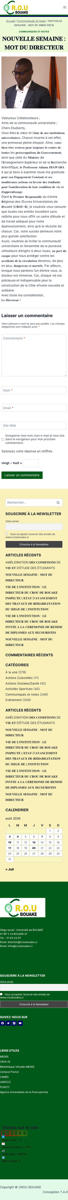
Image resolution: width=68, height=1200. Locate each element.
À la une (11, 672)
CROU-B (5, 1061)
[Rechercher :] (34, 502)
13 (33, 842)
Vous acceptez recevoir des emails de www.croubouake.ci (30, 535)
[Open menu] (64, 7)
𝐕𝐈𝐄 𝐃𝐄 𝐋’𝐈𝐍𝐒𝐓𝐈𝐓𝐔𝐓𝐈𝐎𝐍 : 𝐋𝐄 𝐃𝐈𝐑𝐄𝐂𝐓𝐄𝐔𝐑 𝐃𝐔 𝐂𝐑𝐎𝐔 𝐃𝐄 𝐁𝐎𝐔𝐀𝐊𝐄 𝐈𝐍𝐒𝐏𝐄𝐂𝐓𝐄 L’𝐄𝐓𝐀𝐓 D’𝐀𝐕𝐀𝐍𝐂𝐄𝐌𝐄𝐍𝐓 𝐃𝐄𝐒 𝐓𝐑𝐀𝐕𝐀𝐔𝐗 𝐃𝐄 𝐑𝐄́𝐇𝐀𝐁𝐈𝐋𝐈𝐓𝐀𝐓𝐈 (32, 598)
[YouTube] (20, 1023)
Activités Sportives (19, 689)
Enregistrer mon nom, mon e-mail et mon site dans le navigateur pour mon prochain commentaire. (34, 439)
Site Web (9, 425)
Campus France (9, 1071)
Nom (8, 390)
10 (9, 842)
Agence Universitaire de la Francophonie (24, 1092)
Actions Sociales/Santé (22, 683)
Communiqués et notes (34, 31)
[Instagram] (14, 1023)
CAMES (4, 1076)
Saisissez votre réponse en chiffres (26, 451)
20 (34, 848)
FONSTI (4, 1087)
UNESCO (5, 1081)
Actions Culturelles (19, 678)
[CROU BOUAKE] (17, 7)
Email (8, 408)
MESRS (4, 1056)
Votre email (11, 521)
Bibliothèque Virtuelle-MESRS (17, 1066)
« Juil (9, 869)
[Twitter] (8, 1023)
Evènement (13, 700)
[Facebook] (2, 1023)
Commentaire (14, 338)
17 (9, 848)
